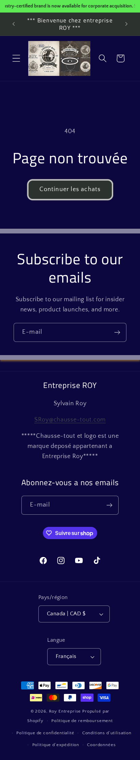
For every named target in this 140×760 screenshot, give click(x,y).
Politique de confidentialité (45, 733)
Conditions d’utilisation (107, 733)
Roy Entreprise (65, 711)
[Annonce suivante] (126, 24)
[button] (16, 58)
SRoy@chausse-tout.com (70, 419)
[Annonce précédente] (13, 24)
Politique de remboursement (82, 720)
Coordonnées (101, 744)
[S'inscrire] (117, 332)
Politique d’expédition (55, 744)
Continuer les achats (70, 189)
